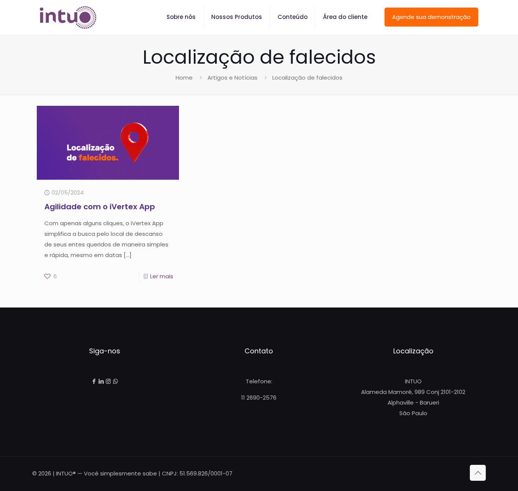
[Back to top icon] (478, 473)
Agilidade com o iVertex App (99, 206)
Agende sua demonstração (431, 17)
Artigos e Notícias (232, 78)
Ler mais (161, 276)
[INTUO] (68, 17)
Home (184, 78)
